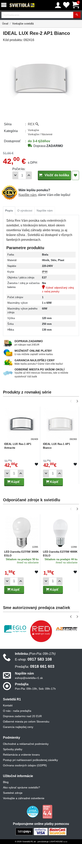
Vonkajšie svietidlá (23, 23)
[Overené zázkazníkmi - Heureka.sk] (33, 811)
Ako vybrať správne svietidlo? (21, 787)
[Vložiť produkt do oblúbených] (36, 464)
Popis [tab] (9, 210)
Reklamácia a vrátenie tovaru (21, 754)
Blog (6, 782)
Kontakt (8, 705)
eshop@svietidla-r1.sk (29, 678)
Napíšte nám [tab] (45, 210)
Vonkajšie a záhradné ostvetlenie (23, 798)
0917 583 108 (33, 659)
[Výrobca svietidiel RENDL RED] (41, 631)
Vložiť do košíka (56, 175)
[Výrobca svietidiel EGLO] (15, 629)
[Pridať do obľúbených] (75, 175)
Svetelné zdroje (12, 792)
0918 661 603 (34, 666)
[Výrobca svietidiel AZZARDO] (67, 629)
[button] (71, 401)
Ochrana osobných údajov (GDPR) (25, 765)
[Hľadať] (77, 15)
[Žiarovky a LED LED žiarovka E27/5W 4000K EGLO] (60, 531)
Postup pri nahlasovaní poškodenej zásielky (30, 760)
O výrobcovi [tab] (24, 210)
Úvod (5, 23)
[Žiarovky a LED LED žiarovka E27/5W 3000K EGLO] (21, 531)
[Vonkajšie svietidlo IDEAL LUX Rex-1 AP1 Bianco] (60, 424)
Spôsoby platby (12, 749)
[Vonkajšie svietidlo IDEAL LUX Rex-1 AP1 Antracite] (21, 424)
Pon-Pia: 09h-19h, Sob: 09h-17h (35, 688)
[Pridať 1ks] (29, 175)
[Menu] (4, 5)
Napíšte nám (27, 195)
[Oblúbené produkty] (66, 5)
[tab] (9, 210)
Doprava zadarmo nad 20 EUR (22, 716)
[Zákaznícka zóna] (58, 5)
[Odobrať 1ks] (15, 175)
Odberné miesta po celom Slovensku (26, 721)
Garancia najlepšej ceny (18, 726)
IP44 (44, 271)
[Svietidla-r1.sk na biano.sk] (47, 811)
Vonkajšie (33, 130)
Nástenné (46, 134)
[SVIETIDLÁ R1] (22, 5)
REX (31, 124)
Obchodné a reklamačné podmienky (26, 743)
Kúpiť (15, 482)
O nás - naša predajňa (17, 710)
